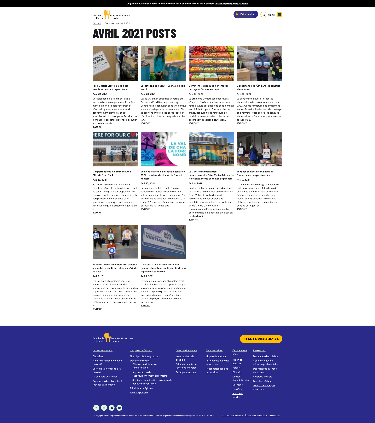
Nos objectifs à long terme (144, 356)
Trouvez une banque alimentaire (261, 338)
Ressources (259, 350)
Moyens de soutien (216, 356)
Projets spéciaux (139, 392)
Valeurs (236, 367)
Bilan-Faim (98, 356)
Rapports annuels (262, 376)
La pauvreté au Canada (105, 376)
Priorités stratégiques (141, 388)
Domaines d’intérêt (140, 360)
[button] (279, 14)
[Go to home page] (111, 14)
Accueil (97, 23)
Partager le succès (186, 372)
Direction (237, 372)
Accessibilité (274, 415)
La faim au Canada (102, 350)
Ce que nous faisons (141, 350)
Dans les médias (262, 381)
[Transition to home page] (113, 337)
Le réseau (237, 384)
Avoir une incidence (186, 350)
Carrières (237, 389)
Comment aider (214, 350)
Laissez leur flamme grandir (231, 3)
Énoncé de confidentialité (256, 415)
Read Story (97, 126)
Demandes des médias (265, 356)
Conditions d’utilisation (233, 415)
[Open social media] (96, 408)
